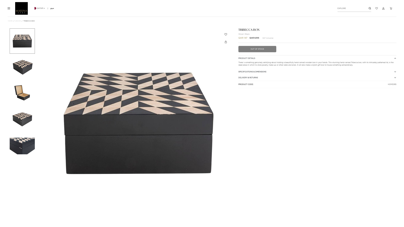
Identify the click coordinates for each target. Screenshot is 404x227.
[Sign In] (383, 8)
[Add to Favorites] (225, 34)
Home (10, 21)
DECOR (18, 21)
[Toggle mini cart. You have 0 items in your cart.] (391, 8)
